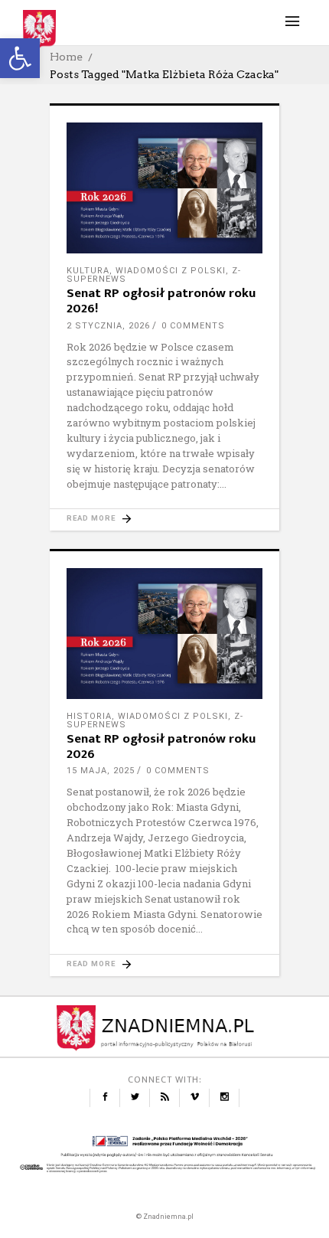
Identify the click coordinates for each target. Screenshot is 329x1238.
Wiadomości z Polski (171, 271)
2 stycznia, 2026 (108, 326)
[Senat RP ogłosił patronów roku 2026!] (164, 187)
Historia (89, 716)
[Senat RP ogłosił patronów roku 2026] (164, 633)
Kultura (88, 271)
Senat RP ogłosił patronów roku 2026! (161, 301)
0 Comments (193, 326)
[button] (20, 58)
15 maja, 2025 (101, 771)
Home (66, 57)
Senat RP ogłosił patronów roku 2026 (161, 746)
